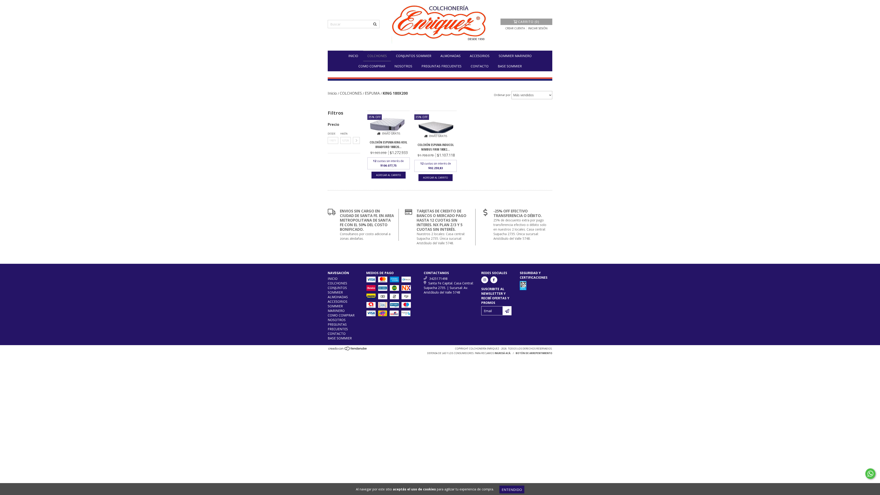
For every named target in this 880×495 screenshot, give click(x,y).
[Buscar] (375, 24)
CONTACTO (480, 66)
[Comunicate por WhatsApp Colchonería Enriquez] (870, 473)
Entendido (512, 489)
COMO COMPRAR (371, 66)
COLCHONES (377, 56)
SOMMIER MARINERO (515, 56)
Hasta (343, 133)
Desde (332, 133)
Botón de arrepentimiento (534, 353)
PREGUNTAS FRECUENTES (441, 66)
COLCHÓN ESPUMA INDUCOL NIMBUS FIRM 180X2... (436, 147)
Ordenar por (502, 95)
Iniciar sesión (537, 28)
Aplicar (356, 140)
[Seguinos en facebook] (493, 279)
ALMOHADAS (450, 56)
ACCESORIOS (480, 56)
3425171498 (438, 278)
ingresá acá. (503, 353)
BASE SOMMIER (510, 66)
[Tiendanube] (348, 350)
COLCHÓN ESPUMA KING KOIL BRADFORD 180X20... (388, 144)
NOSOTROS (403, 66)
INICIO (353, 56)
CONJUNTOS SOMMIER (413, 56)
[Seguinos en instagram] (484, 279)
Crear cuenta (515, 28)
